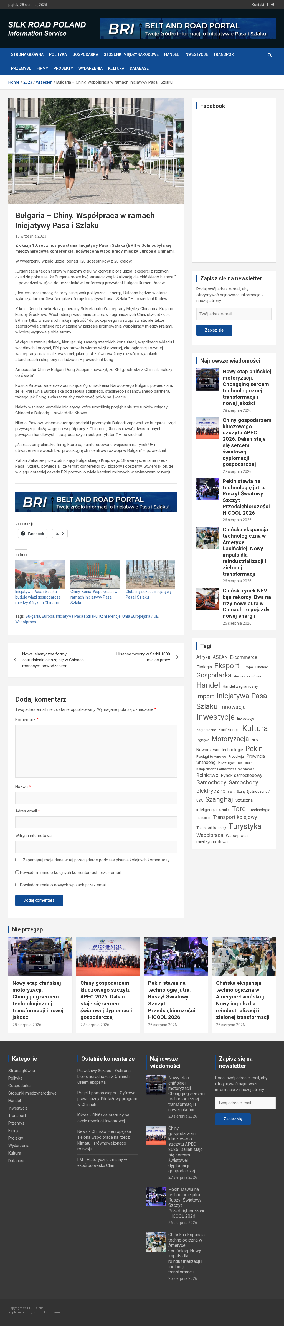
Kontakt (258, 5)
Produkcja (236, 757)
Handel (171, 54)
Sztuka (224, 810)
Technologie (260, 810)
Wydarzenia (90, 68)
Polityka (58, 54)
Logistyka (202, 740)
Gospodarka (85, 54)
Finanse (261, 667)
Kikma (82, 1115)
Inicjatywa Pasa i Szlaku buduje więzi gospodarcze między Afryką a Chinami (38, 597)
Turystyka (245, 826)
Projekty (63, 68)
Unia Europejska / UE (140, 616)
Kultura (116, 68)
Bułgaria (33, 616)
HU (273, 5)
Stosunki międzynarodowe (131, 54)
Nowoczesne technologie (219, 749)
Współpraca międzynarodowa (222, 838)
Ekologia (204, 666)
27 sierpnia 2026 (237, 471)
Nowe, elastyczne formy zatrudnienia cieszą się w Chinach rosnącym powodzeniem (53, 660)
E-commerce (243, 657)
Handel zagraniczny (240, 686)
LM (80, 1159)
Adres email (27, 811)
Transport (225, 54)
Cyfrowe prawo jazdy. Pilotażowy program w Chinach (107, 1098)
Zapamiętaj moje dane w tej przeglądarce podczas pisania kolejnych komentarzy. (96, 860)
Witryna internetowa (33, 835)
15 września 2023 (30, 236)
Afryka (203, 657)
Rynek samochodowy (241, 775)
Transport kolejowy (235, 817)
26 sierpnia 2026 (237, 520)
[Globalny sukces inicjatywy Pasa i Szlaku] (150, 574)
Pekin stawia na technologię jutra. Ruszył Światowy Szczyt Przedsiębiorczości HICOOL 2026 (246, 497)
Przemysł (21, 68)
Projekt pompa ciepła (96, 1092)
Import (205, 696)
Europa (48, 616)
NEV (255, 739)
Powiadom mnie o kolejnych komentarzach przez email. (70, 872)
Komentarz (27, 719)
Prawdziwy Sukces (94, 1070)
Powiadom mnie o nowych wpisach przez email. (63, 885)
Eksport (226, 666)
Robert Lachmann (47, 1312)
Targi (240, 809)
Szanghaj (219, 799)
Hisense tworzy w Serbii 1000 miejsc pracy (143, 657)
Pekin (254, 748)
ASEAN (220, 657)
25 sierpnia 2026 (237, 623)
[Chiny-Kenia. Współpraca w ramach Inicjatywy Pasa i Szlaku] (95, 574)
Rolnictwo (207, 775)
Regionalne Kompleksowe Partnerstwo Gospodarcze (225, 766)
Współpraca (25, 622)
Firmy (42, 68)
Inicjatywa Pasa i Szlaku (77, 616)
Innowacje (233, 707)
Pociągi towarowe (211, 756)
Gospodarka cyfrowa (247, 676)
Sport (231, 792)
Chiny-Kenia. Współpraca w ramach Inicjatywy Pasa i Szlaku (94, 597)
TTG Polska (35, 1308)
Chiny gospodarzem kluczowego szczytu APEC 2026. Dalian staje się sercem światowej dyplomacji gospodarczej (247, 442)
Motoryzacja (230, 739)
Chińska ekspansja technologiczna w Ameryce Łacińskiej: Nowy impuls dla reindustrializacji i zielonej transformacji (245, 551)
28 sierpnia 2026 (237, 410)
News (82, 1131)
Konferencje (110, 616)
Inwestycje (196, 54)
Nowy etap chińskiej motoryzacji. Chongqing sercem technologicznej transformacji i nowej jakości (247, 387)
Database (139, 68)
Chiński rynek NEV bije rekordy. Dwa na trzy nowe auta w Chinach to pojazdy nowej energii (247, 603)
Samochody (211, 782)
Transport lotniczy (211, 828)
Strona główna (27, 54)
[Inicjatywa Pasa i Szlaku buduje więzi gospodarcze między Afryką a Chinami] (40, 574)
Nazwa (23, 786)
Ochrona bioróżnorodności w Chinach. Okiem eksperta (104, 1076)
